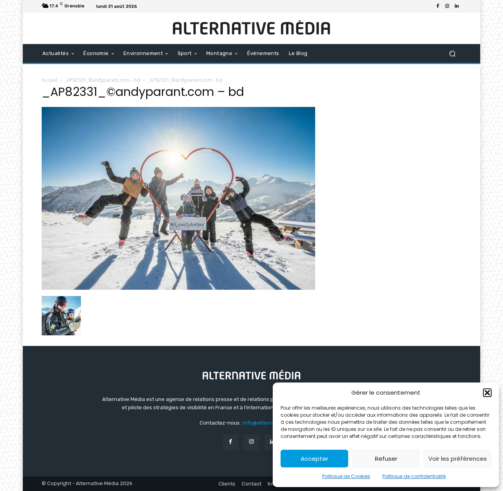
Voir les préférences (457, 458)
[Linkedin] (456, 6)
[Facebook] (437, 6)
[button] (487, 393)
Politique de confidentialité (414, 476)
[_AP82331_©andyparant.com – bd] (178, 288)
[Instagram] (447, 6)
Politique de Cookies (346, 476)
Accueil (49, 80)
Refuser (386, 458)
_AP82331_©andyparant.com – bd (102, 80)
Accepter (314, 458)
